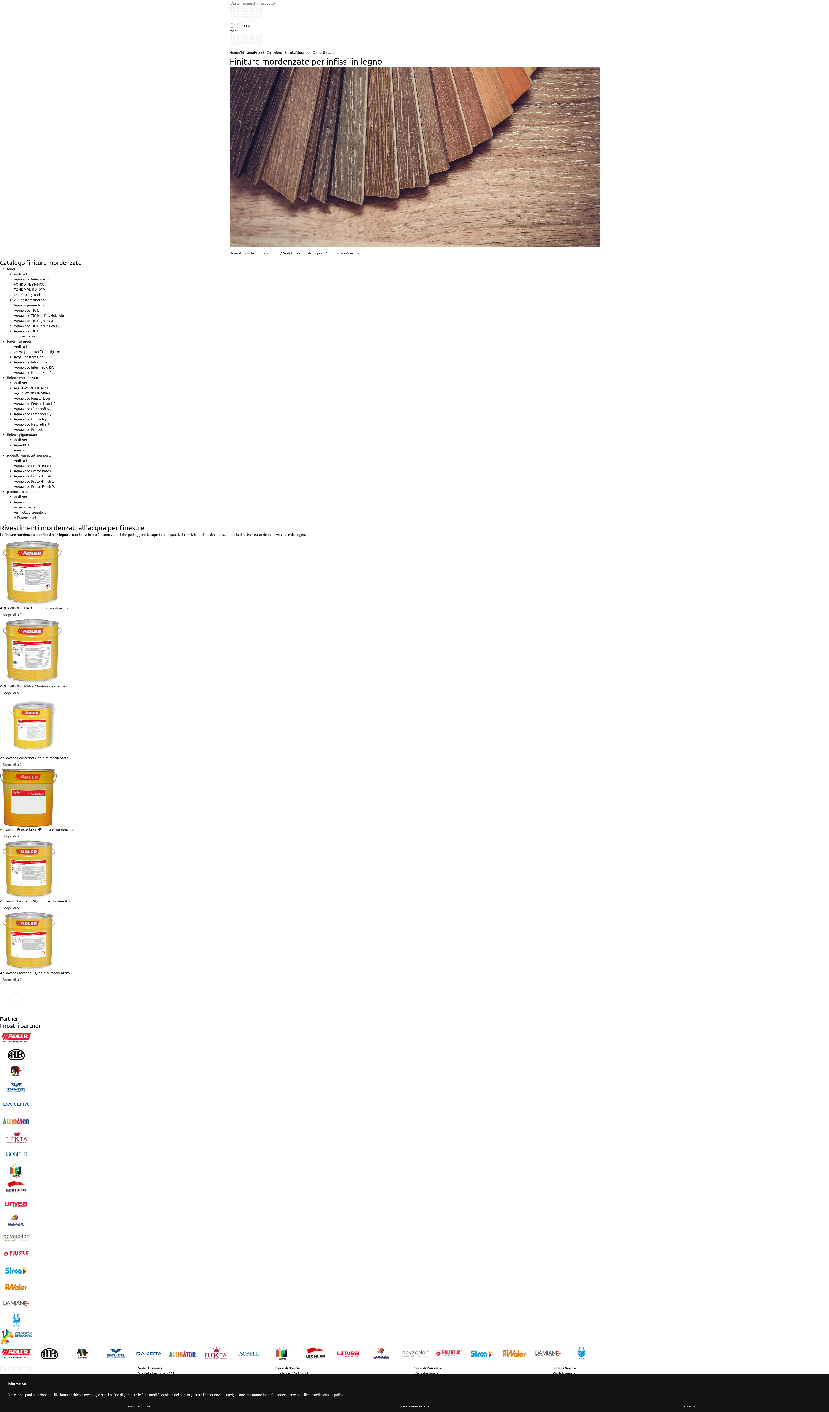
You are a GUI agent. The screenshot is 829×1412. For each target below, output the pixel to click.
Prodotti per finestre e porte (304, 253)
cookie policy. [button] (333, 1395)
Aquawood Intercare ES (32, 279)
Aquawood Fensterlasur (32, 398)
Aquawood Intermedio (31, 362)
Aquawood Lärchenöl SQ (32, 409)
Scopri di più (12, 615)
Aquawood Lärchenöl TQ (32, 414)
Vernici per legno (267, 253)
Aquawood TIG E (26, 310)
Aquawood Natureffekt (31, 424)
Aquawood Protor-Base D (33, 466)
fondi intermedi (19, 341)
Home (234, 253)
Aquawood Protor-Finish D (34, 476)
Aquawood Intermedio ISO (34, 367)
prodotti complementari (25, 492)
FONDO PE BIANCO (29, 284)
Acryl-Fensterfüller (28, 357)
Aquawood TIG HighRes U (33, 321)
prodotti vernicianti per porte (29, 455)
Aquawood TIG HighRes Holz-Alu (39, 315)
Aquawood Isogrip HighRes (34, 372)
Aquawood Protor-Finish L (34, 481)
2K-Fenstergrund (27, 295)
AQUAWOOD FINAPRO (32, 393)
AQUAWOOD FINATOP (31, 388)
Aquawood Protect (28, 429)
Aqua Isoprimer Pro (29, 305)
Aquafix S (21, 502)
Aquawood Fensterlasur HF (34, 403)
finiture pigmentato (22, 435)
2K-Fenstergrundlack (30, 300)
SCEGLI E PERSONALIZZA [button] (414, 1406)
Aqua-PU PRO (24, 445)
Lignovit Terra (24, 336)
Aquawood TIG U (27, 331)
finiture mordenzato (22, 378)
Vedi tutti (21, 274)
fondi (11, 269)
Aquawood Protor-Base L (33, 471)
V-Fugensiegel (25, 517)
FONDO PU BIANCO (29, 289)
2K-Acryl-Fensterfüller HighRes (37, 352)
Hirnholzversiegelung (30, 512)
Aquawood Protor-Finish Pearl (37, 486)
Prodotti (246, 253)
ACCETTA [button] (689, 1406)
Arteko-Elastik (24, 507)
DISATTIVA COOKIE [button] (139, 1406)
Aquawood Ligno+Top (30, 419)
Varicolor (21, 450)
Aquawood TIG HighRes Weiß (36, 326)
